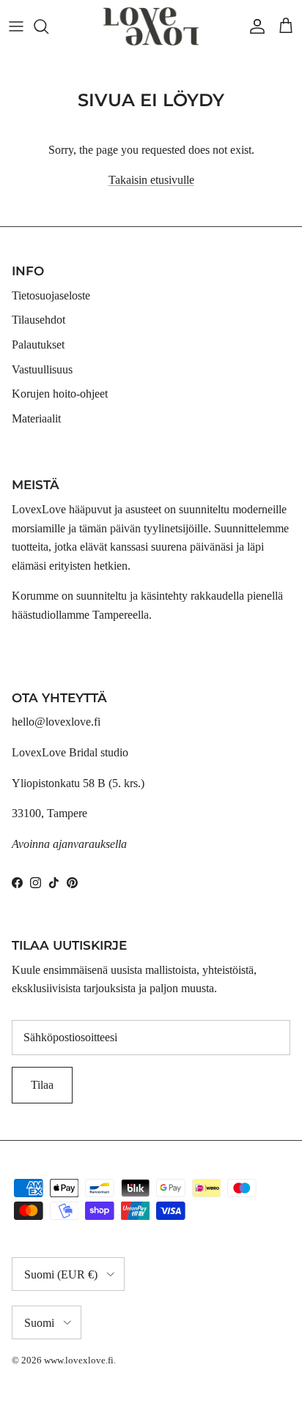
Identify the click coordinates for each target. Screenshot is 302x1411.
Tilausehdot (38, 319)
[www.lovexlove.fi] (151, 26)
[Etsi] (48, 26)
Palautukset (38, 344)
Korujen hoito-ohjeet (60, 393)
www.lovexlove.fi (79, 1360)
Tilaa (42, 1085)
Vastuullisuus (42, 369)
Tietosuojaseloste (51, 295)
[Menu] (16, 26)
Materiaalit (36, 418)
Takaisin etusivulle (151, 180)
